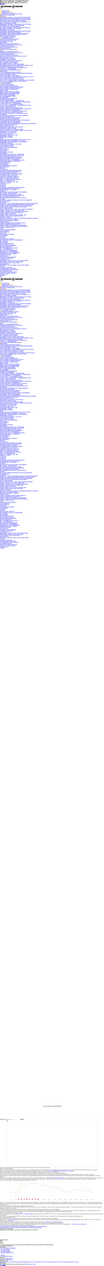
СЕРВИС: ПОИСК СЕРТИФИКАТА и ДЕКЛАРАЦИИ (13, 225)
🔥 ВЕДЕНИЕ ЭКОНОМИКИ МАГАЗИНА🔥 (11, 70)
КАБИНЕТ (2, 275)
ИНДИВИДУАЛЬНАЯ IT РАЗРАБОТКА (10, 188)
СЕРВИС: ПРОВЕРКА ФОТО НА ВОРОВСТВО (11, 212)
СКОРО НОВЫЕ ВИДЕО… (6, 82)
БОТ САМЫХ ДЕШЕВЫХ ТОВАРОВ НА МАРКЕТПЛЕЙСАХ (15, 27)
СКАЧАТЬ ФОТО (4, 259)
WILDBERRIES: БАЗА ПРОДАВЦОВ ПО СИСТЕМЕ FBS (13, 142)
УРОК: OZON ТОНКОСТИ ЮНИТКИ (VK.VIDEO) (12, 78)
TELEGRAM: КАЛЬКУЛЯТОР (7, 54)
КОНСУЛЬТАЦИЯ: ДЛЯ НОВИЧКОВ (9, 89)
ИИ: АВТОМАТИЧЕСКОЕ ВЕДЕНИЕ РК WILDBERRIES (13, 192)
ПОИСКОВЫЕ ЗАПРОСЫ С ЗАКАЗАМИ (10, 161)
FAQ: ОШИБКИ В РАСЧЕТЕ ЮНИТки (9, 63)
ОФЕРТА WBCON (4, 232)
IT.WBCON (2, 186)
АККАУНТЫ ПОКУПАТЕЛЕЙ (7, 15)
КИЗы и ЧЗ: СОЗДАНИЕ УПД (7, 180)
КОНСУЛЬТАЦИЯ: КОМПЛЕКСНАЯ (9, 86)
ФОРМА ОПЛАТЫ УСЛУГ (7, 1252)
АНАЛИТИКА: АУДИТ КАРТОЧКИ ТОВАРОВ (11, 127)
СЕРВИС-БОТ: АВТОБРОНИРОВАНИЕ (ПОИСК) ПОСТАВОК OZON (17, 204)
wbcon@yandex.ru (8, 1258)
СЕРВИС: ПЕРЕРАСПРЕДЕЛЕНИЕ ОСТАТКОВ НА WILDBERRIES (16, 205)
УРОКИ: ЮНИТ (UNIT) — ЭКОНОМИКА (9, 75)
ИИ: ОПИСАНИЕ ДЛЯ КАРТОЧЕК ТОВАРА (11, 194)
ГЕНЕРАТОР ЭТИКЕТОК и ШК (7, 273)
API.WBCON (3, 185)
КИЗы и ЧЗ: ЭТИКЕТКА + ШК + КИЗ (9, 181)
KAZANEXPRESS (4, 167)
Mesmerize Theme (31, 1264)
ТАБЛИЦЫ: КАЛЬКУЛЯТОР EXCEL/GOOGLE (11, 45)
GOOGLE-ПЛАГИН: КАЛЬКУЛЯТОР (9, 47)
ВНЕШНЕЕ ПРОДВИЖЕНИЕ (7, 99)
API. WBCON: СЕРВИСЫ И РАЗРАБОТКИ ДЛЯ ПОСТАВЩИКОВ (16, 200)
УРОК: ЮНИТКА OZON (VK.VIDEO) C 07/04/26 (11, 79)
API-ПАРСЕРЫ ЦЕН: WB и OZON (8, 40)
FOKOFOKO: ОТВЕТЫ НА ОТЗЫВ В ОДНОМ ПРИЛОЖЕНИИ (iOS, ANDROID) (19, 218)
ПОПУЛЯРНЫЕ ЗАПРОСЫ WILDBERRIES (10, 121)
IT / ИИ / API (3, 184)
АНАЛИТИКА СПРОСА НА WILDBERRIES (10, 118)
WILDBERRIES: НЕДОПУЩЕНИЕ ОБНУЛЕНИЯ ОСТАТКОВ (14, 33)
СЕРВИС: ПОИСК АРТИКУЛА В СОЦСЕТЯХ (11, 107)
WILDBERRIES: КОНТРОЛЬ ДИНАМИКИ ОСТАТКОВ (13, 34)
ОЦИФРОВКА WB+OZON (6, 41)
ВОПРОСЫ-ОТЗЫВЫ (5, 217)
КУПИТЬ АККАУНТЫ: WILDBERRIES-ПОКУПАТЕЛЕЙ (13, 111)
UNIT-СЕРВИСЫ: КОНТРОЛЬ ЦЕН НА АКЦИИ (11, 66)
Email (2, 1242)
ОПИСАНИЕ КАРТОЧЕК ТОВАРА (8, 253)
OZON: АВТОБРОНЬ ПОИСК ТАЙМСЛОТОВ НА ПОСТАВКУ (15, 19)
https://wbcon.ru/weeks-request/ (53, 1222)
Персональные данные (7, 1256)
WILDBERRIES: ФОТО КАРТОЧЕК (8, 131)
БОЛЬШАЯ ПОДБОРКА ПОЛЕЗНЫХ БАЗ (10, 171)
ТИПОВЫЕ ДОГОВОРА (6, 267)
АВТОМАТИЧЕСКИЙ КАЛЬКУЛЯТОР (9, 39)
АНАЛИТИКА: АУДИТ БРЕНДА (8, 128)
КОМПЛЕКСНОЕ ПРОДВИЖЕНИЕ (8, 98)
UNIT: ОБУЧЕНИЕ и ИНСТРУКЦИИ (8, 62)
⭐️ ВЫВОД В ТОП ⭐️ (5, 11)
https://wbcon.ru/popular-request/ (55, 1178)
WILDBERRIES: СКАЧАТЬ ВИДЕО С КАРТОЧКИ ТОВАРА (14, 265)
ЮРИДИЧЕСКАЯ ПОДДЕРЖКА (8, 268)
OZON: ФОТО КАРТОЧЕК (6, 134)
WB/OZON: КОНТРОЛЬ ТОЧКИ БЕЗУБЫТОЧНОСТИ (13, 56)
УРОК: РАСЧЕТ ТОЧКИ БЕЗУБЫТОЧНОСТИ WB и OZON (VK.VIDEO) (17, 80)
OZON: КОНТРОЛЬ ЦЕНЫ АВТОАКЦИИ (10, 26)
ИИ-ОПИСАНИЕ (4, 242)
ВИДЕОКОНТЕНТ (4, 264)
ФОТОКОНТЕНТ (4, 256)
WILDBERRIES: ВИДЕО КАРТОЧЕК (9, 135)
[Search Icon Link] (1, 9)
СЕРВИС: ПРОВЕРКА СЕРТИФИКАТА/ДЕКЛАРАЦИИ (13, 226)
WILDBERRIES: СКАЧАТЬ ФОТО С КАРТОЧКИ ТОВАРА (14, 260)
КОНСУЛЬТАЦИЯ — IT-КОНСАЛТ (8, 189)
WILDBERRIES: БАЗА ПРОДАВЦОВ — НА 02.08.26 (12, 140)
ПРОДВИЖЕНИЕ (4, 97)
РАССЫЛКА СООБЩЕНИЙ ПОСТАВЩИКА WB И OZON (14, 113)
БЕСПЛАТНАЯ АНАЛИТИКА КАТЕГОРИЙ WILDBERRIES (14, 115)
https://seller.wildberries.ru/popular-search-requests (60, 1171)
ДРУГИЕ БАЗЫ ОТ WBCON (7, 146)
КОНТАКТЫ (3, 236)
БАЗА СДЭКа (3, 148)
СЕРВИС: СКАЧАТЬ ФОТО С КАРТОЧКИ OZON (12, 210)
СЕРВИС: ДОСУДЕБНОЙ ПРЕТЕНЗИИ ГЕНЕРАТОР (13, 223)
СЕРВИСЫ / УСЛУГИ (5, 183)
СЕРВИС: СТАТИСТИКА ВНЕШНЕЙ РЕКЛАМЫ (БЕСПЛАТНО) (15, 108)
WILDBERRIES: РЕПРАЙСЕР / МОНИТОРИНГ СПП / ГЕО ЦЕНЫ (15, 24)
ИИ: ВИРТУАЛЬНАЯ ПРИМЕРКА (8, 245)
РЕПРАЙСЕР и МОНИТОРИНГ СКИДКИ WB (11, 60)
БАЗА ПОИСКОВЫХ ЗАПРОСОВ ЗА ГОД (10, 156)
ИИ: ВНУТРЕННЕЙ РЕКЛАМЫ (7, 35)
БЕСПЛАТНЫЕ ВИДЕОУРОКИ (7, 74)
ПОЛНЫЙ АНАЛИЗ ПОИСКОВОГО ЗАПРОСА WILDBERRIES (15, 120)
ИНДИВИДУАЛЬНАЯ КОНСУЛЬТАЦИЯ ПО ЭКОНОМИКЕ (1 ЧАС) (16, 65)
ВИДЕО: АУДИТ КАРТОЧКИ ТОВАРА (9, 91)
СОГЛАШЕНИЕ (3, 235)
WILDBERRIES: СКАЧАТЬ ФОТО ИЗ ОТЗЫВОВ (11, 261)
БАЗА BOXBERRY (4, 150)
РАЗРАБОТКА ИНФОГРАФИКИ (8, 257)
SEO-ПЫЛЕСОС (4, 241)
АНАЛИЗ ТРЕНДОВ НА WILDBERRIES (9, 119)
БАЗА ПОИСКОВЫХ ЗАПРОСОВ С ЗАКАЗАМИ (12, 154)
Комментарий (4, 1239)
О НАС (1, 228)
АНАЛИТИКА (3, 114)
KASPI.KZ (2, 168)
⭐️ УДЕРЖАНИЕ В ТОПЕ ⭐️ (7, 13)
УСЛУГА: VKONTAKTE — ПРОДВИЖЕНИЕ (10, 103)
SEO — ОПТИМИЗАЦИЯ (6, 249)
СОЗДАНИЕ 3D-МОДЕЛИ (6, 258)
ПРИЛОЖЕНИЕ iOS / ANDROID (7, 58)
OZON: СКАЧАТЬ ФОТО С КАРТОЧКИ (10, 263)
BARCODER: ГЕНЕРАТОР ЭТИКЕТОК (9, 177)
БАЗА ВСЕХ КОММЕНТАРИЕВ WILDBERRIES (11, 158)
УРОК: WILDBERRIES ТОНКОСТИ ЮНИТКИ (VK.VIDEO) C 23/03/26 (17, 76)
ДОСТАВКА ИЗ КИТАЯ (6, 271)
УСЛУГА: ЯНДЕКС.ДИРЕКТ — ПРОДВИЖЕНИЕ (12, 100)
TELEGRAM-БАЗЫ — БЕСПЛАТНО (8, 175)
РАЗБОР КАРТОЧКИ (5, 255)
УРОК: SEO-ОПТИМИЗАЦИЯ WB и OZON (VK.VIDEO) (13, 81)
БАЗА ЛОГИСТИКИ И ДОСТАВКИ (8, 147)
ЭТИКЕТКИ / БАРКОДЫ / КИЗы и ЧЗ (9, 176)
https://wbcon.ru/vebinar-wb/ (79, 1224)
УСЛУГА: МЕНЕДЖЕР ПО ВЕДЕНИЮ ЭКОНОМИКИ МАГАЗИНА (16, 73)
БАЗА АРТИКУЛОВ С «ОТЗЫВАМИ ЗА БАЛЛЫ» (12, 160)
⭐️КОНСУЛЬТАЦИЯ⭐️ (6, 83)
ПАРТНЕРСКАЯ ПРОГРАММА (7, 229)
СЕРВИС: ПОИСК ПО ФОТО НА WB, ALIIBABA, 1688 (13, 215)
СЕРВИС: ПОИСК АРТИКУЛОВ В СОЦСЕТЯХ (11, 216)
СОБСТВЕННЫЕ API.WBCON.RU (8, 37)
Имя (1, 1241)
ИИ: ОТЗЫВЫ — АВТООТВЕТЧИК (8, 193)
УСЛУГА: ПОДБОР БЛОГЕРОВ (8, 106)
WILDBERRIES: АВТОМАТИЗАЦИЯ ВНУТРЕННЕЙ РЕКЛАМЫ (15, 31)
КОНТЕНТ (2, 237)
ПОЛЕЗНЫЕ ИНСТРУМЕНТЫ (7, 239)
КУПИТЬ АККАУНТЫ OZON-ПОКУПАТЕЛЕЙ (11, 112)
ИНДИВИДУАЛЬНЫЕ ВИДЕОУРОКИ (9, 94)
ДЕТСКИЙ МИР (4, 164)
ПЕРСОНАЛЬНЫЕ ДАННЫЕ (7, 234)
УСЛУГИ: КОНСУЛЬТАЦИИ (7, 84)
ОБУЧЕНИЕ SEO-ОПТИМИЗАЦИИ (8, 251)
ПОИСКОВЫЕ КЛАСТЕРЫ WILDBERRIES (10, 122)
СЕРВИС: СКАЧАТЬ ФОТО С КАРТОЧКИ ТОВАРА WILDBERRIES (16, 209)
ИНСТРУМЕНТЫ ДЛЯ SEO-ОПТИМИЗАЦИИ (11, 240)
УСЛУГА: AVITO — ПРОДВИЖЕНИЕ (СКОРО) (11, 104)
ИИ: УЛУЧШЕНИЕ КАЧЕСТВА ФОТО (9, 248)
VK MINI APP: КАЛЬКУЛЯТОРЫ (8, 59)
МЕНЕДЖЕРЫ (3, 71)
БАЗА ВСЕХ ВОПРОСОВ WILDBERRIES (10, 159)
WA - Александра (5, 1250)
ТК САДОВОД (4, 169)
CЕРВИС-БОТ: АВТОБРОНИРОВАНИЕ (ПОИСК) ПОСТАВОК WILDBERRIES (19, 203)
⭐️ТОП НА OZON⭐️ (5, 10)
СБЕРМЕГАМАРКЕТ (5, 162)
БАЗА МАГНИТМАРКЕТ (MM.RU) (8, 166)
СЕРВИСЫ (2, 199)
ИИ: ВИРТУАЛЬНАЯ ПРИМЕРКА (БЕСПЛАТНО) (12, 195)
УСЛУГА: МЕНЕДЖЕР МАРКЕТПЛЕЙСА (10, 72)
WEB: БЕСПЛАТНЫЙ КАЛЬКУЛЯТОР (9, 43)
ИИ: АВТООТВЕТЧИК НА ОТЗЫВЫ (9, 219)
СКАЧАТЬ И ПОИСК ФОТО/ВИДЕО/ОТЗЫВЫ (11, 129)
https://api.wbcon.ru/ (13, 1219)
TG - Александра (5, 1249)
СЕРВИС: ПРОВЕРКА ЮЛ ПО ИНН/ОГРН (10, 224)
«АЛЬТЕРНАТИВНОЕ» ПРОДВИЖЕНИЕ (10, 110)
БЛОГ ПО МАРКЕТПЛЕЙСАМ (8, 1248)
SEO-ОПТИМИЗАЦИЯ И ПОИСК (8, 96)
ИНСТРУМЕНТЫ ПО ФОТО (7, 243)
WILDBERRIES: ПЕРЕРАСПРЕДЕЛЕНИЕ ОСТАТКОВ (13, 21)
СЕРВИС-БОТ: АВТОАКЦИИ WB (8, 68)
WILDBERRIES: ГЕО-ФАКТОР (7, 30)
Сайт (1, 1243)
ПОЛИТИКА (3, 233)
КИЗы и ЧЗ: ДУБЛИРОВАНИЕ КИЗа (9, 178)
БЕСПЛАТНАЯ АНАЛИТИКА (7, 116)
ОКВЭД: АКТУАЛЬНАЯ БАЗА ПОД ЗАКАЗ (11, 170)
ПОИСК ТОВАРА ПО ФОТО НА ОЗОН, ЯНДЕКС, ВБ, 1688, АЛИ (16, 130)
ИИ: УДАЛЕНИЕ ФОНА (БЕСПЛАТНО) (9, 196)
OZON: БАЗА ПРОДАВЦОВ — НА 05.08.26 (11, 144)
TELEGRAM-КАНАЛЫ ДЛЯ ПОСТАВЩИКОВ (11, 174)
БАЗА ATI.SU (3, 151)
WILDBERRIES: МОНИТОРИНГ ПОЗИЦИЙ (10, 32)
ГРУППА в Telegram (6, 1251)
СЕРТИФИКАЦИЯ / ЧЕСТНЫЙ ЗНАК (9, 269)
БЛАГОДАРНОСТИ (5, 231)
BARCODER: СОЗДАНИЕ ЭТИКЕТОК (9, 220)
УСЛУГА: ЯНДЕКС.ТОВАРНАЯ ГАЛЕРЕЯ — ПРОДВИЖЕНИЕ (15, 102)
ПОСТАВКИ (3, 202)
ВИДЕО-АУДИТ (4, 90)
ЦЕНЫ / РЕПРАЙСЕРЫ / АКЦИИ (8, 23)
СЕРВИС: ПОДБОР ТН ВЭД (7, 227)
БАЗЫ (1, 138)
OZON (1, 50)
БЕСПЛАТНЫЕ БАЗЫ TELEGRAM (8, 172)
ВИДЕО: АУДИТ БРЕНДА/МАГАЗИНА (10, 92)
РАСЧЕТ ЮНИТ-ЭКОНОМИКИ (7, 95)
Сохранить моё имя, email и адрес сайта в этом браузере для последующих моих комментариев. (27, 1244)
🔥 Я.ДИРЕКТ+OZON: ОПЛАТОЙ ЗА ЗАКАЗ (11, 14)
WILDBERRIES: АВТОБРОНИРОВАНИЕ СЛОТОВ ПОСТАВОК (15, 18)
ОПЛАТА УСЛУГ (4, 274)
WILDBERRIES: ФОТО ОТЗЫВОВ (8, 132)
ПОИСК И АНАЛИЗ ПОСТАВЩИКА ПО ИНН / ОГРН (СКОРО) (15, 139)
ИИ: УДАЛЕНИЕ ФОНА (5, 247)
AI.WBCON (2, 191)
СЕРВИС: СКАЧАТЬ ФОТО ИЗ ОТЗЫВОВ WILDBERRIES (14, 211)
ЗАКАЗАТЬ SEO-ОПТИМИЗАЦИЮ (8, 250)
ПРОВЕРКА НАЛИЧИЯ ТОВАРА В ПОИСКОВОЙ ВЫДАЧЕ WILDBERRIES (18, 123)
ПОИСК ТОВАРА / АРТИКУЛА (8, 213)
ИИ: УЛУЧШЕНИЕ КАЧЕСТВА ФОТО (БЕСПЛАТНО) (13, 197)
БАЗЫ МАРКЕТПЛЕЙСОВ (6, 152)
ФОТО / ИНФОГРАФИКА (6, 208)
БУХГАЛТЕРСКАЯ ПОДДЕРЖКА (8, 272)
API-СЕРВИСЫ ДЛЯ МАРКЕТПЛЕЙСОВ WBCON (12, 187)
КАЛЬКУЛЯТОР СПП (5, 48)
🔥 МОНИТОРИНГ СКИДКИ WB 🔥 (9, 49)
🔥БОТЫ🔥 (3, 16)
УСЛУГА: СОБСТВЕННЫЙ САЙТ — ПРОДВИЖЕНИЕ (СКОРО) (15, 105)
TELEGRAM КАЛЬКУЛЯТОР (7, 46)
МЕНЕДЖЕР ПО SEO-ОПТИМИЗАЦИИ (10, 252)
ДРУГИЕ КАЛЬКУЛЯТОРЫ (7, 57)
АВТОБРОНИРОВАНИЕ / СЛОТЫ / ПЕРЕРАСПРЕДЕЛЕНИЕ (15, 17)
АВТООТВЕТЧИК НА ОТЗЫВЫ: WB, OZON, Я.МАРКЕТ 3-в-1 (15, 22)
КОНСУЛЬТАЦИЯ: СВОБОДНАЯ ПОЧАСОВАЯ (11, 87)
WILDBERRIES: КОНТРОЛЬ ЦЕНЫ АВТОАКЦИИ (12, 25)
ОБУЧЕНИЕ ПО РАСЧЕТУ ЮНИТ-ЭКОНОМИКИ (12, 64)
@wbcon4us (10, 1259)
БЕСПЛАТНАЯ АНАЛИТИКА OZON (9, 124)
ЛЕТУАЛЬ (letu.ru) (5, 163)
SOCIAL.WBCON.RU (5, 201)
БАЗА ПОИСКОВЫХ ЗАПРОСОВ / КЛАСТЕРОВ (12, 155)
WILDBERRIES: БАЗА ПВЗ (6, 143)
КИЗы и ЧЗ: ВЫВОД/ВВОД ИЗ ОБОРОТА (10, 179)
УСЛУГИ (2, 266)
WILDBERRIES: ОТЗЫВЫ (6, 136)
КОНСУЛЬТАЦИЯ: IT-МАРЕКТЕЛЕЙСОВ (10, 88)
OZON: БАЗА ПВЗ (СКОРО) (7, 145)
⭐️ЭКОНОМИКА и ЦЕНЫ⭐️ (7, 38)
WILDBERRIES (3, 42)
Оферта (3, 1255)
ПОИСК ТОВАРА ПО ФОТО (7, 126)
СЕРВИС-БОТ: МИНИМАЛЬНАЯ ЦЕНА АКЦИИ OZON (13, 67)
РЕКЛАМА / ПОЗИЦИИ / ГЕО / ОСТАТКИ (10, 29)
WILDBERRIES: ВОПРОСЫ (6, 137)
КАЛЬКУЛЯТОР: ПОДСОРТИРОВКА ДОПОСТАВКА (13, 207)
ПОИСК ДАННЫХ (4, 221)
